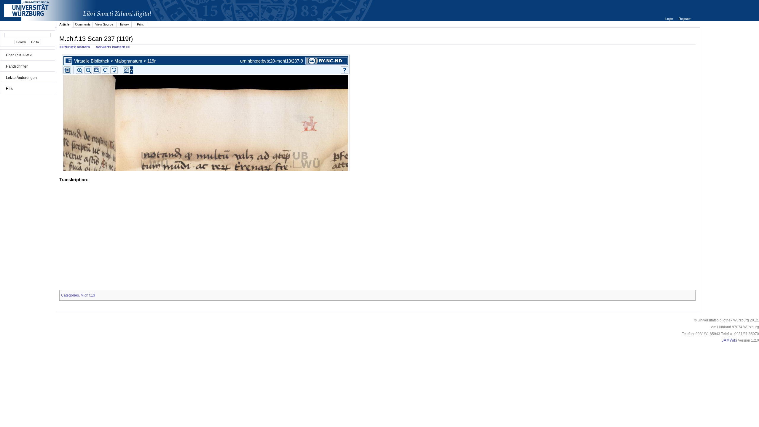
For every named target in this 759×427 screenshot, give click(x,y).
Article (64, 24)
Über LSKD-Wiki (19, 55)
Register (685, 18)
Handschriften (17, 66)
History (124, 24)
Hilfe (9, 89)
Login (669, 18)
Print (140, 24)
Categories (70, 295)
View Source (104, 24)
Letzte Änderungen (21, 78)
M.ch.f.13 (88, 295)
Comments (83, 24)
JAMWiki (729, 340)
